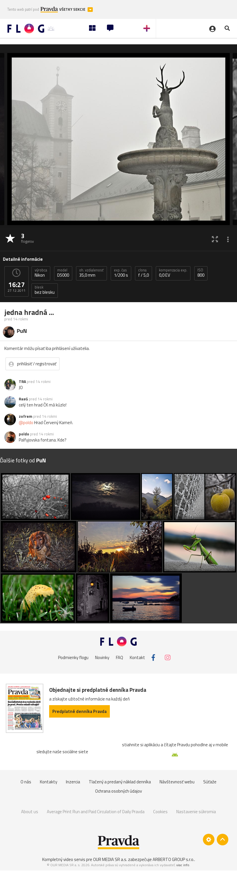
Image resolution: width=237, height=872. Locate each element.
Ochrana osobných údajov (118, 791)
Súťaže (209, 782)
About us (29, 812)
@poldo (26, 422)
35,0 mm (91, 272)
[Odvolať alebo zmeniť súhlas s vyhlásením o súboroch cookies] (208, 839)
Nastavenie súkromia (196, 812)
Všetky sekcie (72, 9)
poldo (24, 434)
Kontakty (48, 782)
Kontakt (137, 657)
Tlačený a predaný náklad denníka (120, 782)
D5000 (63, 272)
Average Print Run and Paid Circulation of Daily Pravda (96, 812)
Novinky (102, 657)
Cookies (160, 812)
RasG (23, 399)
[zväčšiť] (215, 239)
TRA (22, 381)
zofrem (25, 416)
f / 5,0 (143, 272)
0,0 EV (173, 272)
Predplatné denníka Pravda (79, 711)
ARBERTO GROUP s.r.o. (173, 859)
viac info (182, 865)
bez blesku (45, 289)
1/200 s (121, 272)
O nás (26, 782)
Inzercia (73, 782)
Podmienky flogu (73, 657)
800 (200, 272)
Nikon (41, 272)
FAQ (119, 657)
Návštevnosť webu (177, 782)
